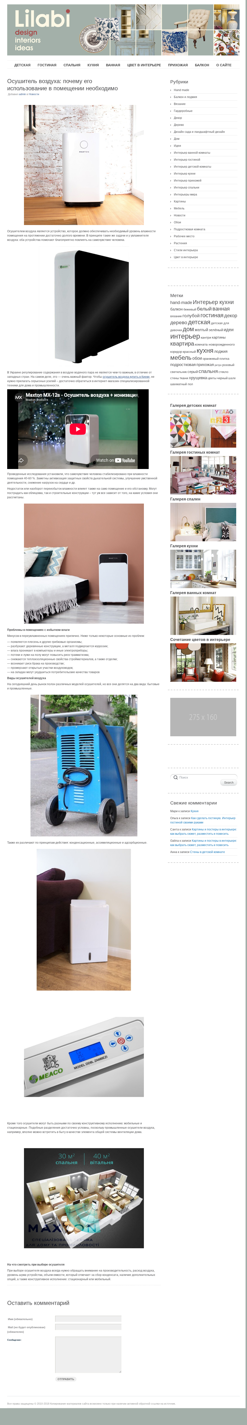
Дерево (179, 125)
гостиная (211, 315)
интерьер (185, 336)
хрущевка (198, 377)
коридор (176, 351)
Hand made (181, 90)
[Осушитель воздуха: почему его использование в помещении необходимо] (84, 165)
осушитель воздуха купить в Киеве (126, 376)
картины (219, 337)
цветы (212, 378)
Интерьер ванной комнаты (192, 152)
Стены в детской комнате (207, 852)
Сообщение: (14, 1340)
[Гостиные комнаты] (203, 493)
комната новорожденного (215, 344)
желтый (201, 330)
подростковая (183, 364)
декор (230, 315)
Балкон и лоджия (185, 97)
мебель (181, 357)
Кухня (195, 811)
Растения (180, 243)
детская (199, 322)
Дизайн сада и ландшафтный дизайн (199, 132)
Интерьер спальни (186, 187)
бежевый (189, 309)
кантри (206, 337)
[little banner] (203, 735)
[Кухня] (203, 587)
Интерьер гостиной (187, 159)
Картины (180, 201)
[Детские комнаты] (203, 446)
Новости (34, 94)
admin (22, 94)
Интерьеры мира (185, 194)
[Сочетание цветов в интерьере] (203, 680)
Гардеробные (183, 111)
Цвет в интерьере (186, 257)
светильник (178, 372)
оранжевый (211, 358)
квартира (182, 343)
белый (204, 308)
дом (188, 329)
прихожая (205, 364)
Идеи (177, 145)
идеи (229, 329)
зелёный (216, 330)
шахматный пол (181, 384)
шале (232, 378)
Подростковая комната (189, 229)
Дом (176, 138)
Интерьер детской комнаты (192, 166)
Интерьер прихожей (187, 180)
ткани (184, 378)
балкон (176, 309)
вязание (176, 316)
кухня (205, 350)
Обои (177, 222)
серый (193, 372)
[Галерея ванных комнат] (203, 634)
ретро (218, 365)
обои (197, 358)
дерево (178, 322)
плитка (224, 358)
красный (189, 351)
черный (222, 378)
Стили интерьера (186, 250)
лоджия (221, 351)
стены (174, 378)
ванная (221, 309)
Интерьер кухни (184, 173)
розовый (228, 365)
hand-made (181, 302)
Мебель (179, 208)
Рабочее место (184, 236)
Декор (178, 118)
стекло (223, 372)
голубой (191, 315)
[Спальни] (203, 540)
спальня (208, 371)
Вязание (180, 104)
